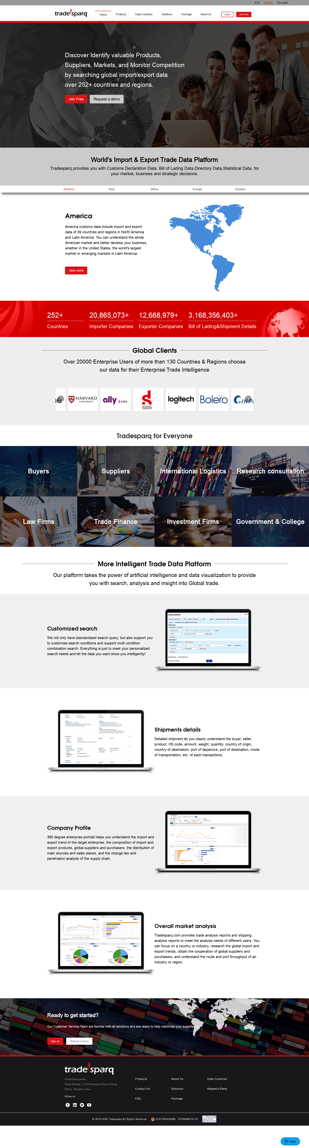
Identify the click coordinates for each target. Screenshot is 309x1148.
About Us (206, 14)
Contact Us (142, 1088)
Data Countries (144, 14)
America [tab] (68, 189)
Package (186, 14)
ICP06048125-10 (188, 1119)
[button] (60, 399)
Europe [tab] (197, 189)
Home (103, 14)
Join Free (243, 14)
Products (121, 14)
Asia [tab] (111, 189)
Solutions (167, 14)
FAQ (138, 1098)
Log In (227, 14)
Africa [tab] (154, 189)
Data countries (217, 1079)
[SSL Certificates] (208, 1121)
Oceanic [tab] (240, 189)
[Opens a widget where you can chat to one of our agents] (290, 1141)
